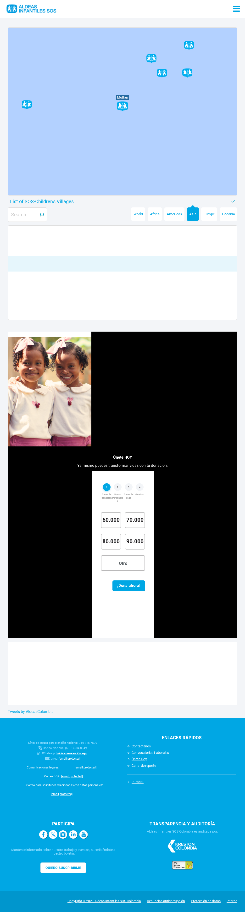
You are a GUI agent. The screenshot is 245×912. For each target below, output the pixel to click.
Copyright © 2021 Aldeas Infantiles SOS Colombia (104, 901)
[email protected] (69, 758)
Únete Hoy (139, 759)
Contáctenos (141, 746)
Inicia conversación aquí (71, 753)
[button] (162, 73)
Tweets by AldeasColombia (31, 711)
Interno (232, 901)
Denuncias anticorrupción (166, 901)
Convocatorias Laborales (150, 753)
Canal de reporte (144, 765)
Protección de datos (206, 901)
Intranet (138, 782)
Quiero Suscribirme (63, 868)
